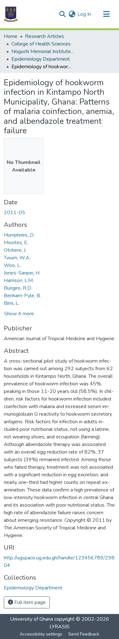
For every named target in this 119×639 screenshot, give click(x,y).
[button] (11, 14)
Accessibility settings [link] (41, 634)
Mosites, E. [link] (16, 242)
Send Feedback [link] (83, 634)
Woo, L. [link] (12, 265)
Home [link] (10, 36)
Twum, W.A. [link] (17, 257)
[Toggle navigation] (106, 14)
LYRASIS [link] (59, 626)
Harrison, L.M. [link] (19, 280)
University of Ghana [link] (31, 619)
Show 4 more (19, 313)
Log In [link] (84, 14)
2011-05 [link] (14, 212)
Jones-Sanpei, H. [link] (22, 272)
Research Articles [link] (44, 36)
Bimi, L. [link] (11, 303)
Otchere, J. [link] (15, 250)
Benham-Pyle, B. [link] (22, 295)
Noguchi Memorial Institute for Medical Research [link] (43, 51)
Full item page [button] (29, 602)
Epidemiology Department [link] (40, 59)
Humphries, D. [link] (19, 235)
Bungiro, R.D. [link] (18, 288)
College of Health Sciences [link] (41, 43)
